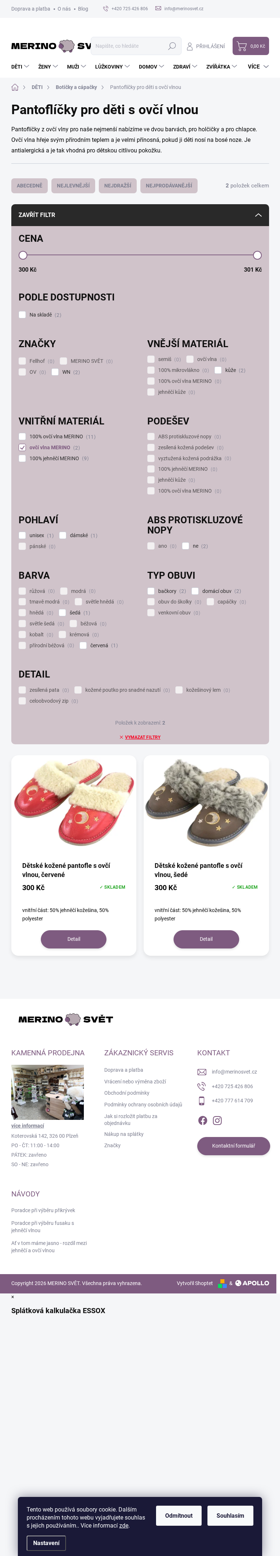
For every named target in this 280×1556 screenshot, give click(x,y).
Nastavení (46, 1543)
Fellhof (41, 361)
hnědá (40, 613)
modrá (82, 591)
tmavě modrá (48, 602)
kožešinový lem (207, 690)
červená (103, 646)
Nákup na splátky (124, 1134)
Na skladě (44, 315)
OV (37, 372)
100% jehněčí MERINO (58, 458)
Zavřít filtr (37, 215)
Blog (83, 9)
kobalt (40, 635)
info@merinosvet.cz (234, 1072)
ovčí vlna (211, 359)
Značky (112, 1145)
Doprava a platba (30, 9)
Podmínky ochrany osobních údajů (143, 1104)
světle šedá (46, 624)
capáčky (231, 602)
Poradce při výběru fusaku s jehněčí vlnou (42, 1226)
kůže (234, 370)
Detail (73, 939)
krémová (83, 635)
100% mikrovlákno (182, 370)
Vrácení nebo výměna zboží (135, 1081)
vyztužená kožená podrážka (193, 458)
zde (123, 1525)
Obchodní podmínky (126, 1093)
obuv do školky (178, 602)
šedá (79, 613)
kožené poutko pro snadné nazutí (126, 690)
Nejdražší (117, 186)
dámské (83, 535)
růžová (41, 591)
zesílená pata (48, 690)
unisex (41, 535)
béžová (93, 624)
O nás (64, 9)
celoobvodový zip (53, 701)
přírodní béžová (51, 646)
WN (70, 372)
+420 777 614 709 (232, 1100)
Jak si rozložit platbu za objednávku (131, 1119)
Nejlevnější (73, 186)
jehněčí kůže (175, 392)
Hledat (171, 46)
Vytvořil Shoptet (195, 1283)
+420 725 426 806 (232, 1086)
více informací (27, 1126)
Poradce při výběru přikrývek (43, 1210)
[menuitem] (21, 67)
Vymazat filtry (142, 737)
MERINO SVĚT (91, 361)
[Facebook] (202, 1119)
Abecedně (29, 186)
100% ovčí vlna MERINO (188, 381)
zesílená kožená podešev (190, 448)
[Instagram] (217, 1119)
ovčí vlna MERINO (54, 448)
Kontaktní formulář (233, 1146)
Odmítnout (178, 1515)
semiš (168, 359)
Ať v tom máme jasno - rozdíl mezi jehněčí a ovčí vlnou (49, 1246)
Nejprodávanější (169, 186)
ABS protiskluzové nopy (188, 437)
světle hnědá (104, 602)
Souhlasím (230, 1515)
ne (199, 546)
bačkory (171, 591)
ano (166, 546)
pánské (42, 546)
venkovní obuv (178, 613)
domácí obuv (220, 591)
